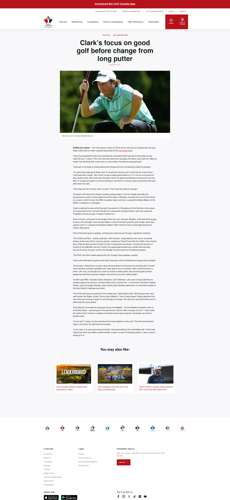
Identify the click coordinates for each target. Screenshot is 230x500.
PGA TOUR (106, 35)
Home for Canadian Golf (131, 11)
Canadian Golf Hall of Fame (106, 11)
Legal (81, 448)
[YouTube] (145, 496)
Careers (47, 469)
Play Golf (63, 21)
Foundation (48, 461)
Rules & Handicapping (113, 21)
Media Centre (49, 473)
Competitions (93, 21)
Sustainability (49, 484)
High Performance (135, 21)
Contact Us (48, 454)
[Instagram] (123, 496)
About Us (47, 458)
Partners (47, 465)
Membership (77, 21)
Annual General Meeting (87, 461)
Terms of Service (84, 458)
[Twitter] (129, 496)
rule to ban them (125, 150)
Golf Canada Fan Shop (154, 11)
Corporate (48, 448)
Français (182, 11)
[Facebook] (118, 496)
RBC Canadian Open (120, 35)
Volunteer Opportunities (53, 477)
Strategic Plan (83, 465)
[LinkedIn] (139, 496)
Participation (153, 21)
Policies (81, 454)
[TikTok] (134, 496)
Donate (171, 11)
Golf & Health (49, 481)
